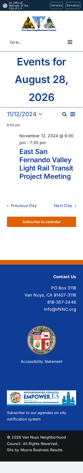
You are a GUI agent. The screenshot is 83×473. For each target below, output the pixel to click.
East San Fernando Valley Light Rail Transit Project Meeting (46, 163)
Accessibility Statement (41, 361)
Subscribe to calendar (41, 222)
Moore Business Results (41, 450)
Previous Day (24, 205)
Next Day (63, 205)
